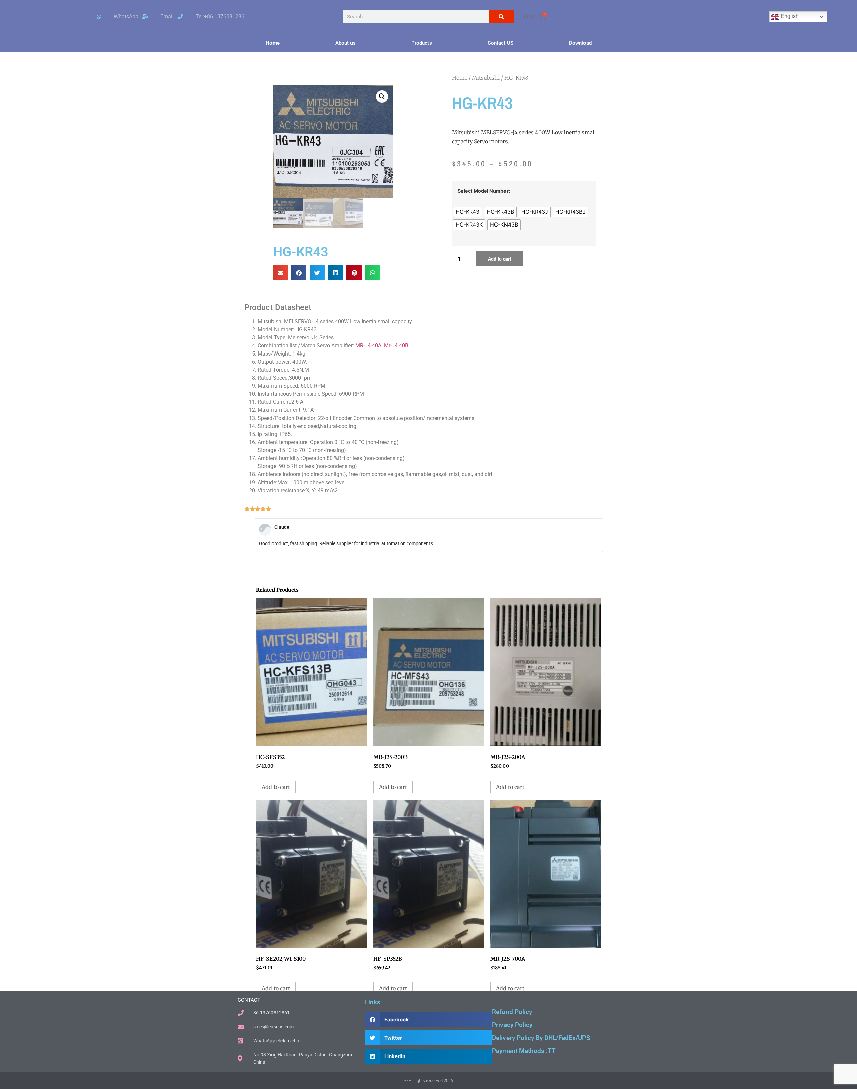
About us (345, 43)
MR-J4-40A (368, 345)
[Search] (501, 16)
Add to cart (499, 258)
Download (580, 43)
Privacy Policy (512, 1025)
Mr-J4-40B (396, 345)
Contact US (500, 43)
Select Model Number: (484, 191)
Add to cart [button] (276, 787)
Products (421, 43)
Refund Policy (512, 1012)
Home (273, 43)
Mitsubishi (486, 77)
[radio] (467, 212)
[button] (382, 96)
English (789, 16)
